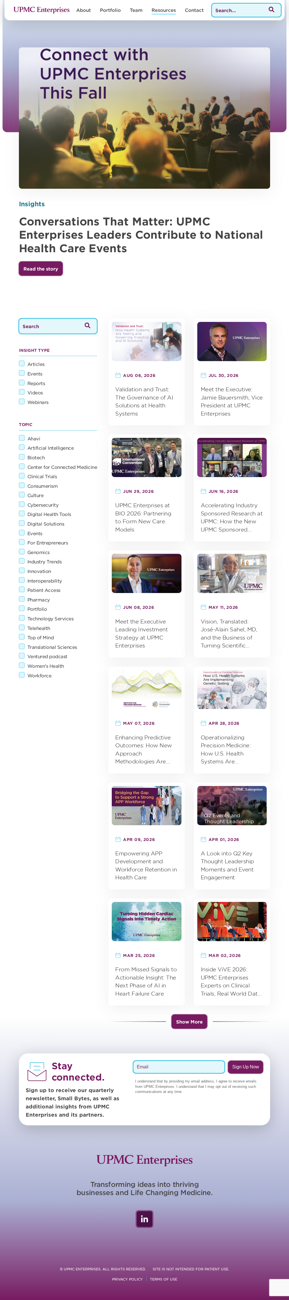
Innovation (39, 571)
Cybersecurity (43, 505)
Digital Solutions (45, 523)
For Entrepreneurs (47, 542)
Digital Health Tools (49, 514)
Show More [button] (189, 1021)
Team (136, 10)
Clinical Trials (42, 476)
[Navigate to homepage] (41, 10)
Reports (36, 383)
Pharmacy (38, 599)
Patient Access (43, 590)
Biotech (36, 457)
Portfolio (110, 10)
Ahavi (33, 438)
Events (34, 373)
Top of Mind (40, 637)
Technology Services (50, 618)
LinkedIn (144, 1219)
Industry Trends (44, 561)
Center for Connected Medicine (62, 467)
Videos (35, 392)
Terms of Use (163, 1279)
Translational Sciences (52, 647)
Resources (164, 10)
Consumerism (42, 486)
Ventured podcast (47, 656)
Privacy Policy (127, 1279)
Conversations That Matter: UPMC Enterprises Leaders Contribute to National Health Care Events (141, 234)
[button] (41, 269)
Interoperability (44, 580)
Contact (194, 10)
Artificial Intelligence (50, 448)
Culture (35, 495)
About (83, 10)
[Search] (271, 10)
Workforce (39, 675)
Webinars (38, 402)
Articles (36, 364)
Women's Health (45, 666)
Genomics (38, 552)
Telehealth (38, 628)
